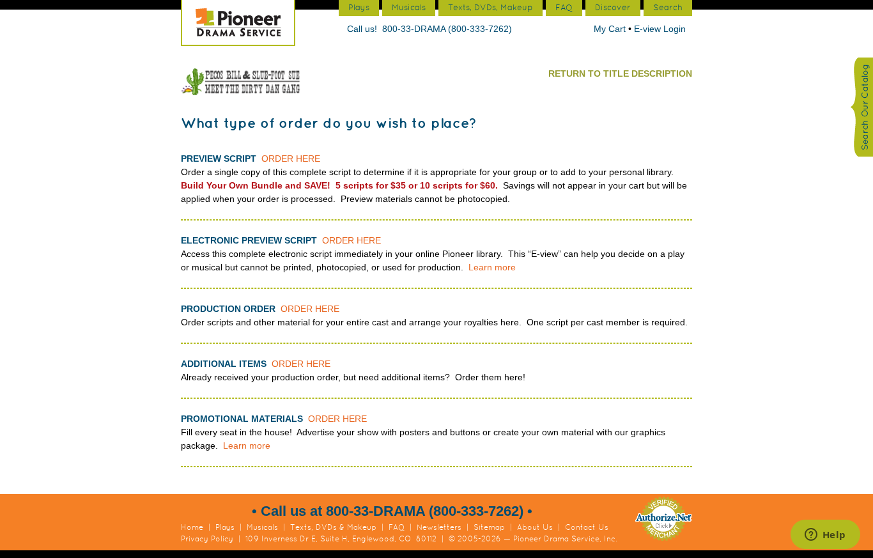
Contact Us (586, 527)
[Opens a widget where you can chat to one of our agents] (825, 536)
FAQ (397, 527)
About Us (535, 527)
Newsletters (439, 527)
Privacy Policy (207, 538)
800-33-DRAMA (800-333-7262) (447, 29)
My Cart (611, 29)
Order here (290, 158)
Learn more (492, 267)
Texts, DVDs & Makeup (333, 527)
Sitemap (489, 527)
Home (192, 527)
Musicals (262, 527)
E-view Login (660, 29)
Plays (225, 527)
